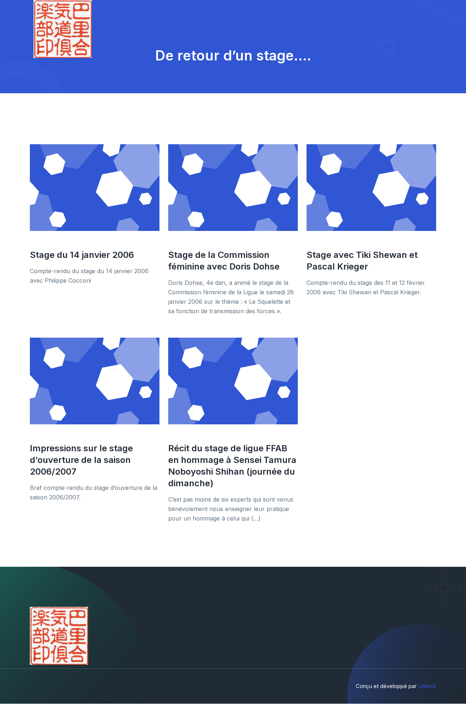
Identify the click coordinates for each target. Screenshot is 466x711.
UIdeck (427, 686)
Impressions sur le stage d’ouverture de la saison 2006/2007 (81, 460)
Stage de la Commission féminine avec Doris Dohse (224, 261)
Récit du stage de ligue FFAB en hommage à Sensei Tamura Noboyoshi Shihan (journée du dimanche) (232, 465)
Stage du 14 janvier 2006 (82, 255)
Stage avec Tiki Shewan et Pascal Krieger (362, 261)
